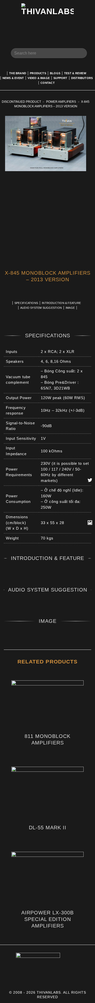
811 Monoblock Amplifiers (47, 739)
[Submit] (81, 53)
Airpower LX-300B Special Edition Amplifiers (47, 919)
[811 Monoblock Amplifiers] (47, 704)
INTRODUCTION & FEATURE (61, 302)
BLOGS (55, 73)
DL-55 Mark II (47, 827)
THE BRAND (17, 73)
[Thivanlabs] (47, 19)
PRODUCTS (38, 73)
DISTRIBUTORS (82, 78)
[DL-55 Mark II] (47, 794)
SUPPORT (60, 78)
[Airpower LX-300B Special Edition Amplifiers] (47, 879)
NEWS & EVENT (13, 78)
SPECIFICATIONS (26, 302)
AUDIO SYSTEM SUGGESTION (41, 307)
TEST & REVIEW (75, 73)
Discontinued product (21, 102)
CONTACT (48, 82)
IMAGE (70, 307)
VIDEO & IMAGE (39, 78)
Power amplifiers (61, 102)
